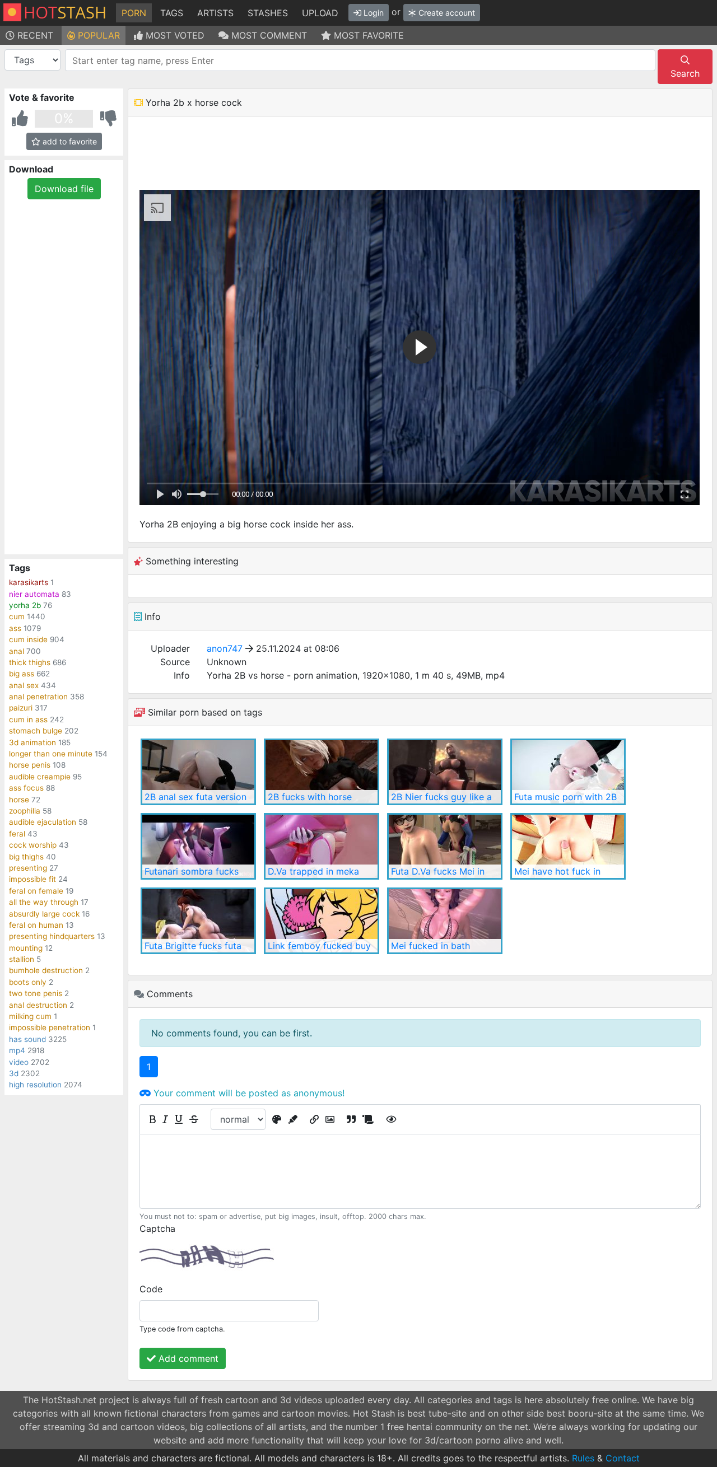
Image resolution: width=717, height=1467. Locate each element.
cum (17, 616)
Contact (623, 1458)
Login (372, 12)
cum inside (28, 639)
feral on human (36, 925)
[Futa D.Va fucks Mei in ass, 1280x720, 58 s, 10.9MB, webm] (445, 846)
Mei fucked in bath (430, 945)
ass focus (26, 787)
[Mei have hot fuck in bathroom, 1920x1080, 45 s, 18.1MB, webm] (568, 846)
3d (13, 1073)
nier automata (34, 594)
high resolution (35, 1084)
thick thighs (29, 662)
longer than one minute (50, 753)
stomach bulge (35, 730)
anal (16, 651)
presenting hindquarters (52, 936)
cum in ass (28, 719)
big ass (21, 673)
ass (15, 628)
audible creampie (40, 776)
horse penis (29, 764)
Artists (215, 12)
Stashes (268, 12)
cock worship (33, 844)
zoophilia (24, 810)
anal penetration (38, 696)
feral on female (36, 890)
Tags (171, 12)
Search (685, 73)
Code (150, 1289)
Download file (64, 188)
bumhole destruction (46, 970)
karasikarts (28, 582)
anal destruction (38, 1005)
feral (17, 833)
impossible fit (32, 879)
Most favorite (367, 35)
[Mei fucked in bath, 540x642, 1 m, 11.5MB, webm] (445, 920)
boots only (27, 982)
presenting (28, 867)
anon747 (225, 648)
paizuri (20, 707)
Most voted (173, 35)
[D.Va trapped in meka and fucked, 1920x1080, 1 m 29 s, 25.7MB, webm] (322, 846)
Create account (445, 12)
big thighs (26, 856)
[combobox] (360, 60)
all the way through (43, 902)
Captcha (157, 1228)
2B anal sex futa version (195, 796)
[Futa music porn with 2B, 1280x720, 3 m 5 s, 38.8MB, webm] (568, 771)
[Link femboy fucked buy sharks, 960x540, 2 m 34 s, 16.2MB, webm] (322, 920)
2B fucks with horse (310, 796)
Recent (34, 35)
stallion (21, 959)
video (19, 1062)
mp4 (17, 1050)
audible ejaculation (42, 821)
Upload (320, 12)
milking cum (30, 1016)
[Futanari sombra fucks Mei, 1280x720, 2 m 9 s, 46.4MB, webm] (198, 846)
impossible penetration (49, 1027)
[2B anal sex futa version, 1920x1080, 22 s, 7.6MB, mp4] (198, 771)
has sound (27, 1039)
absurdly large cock (44, 913)
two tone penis (35, 993)
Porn (134, 12)
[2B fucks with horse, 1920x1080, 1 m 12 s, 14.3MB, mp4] (322, 771)
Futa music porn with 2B (565, 796)
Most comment (268, 35)
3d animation (32, 742)
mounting (26, 947)
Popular (97, 35)
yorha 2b (25, 605)
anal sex (24, 685)
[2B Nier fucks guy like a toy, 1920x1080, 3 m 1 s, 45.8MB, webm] (445, 771)
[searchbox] (362, 60)
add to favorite (68, 141)
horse (19, 799)
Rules (583, 1458)
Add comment (187, 1358)
